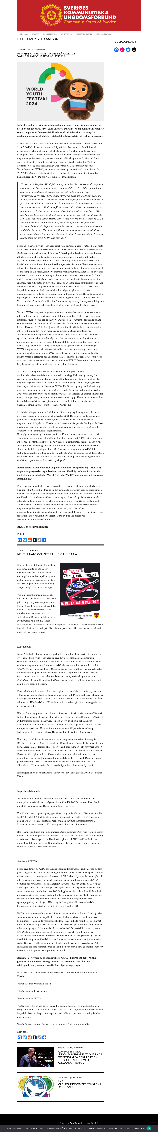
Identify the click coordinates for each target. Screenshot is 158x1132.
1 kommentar (33, 550)
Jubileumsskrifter (84, 34)
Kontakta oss (66, 34)
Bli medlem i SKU (50, 34)
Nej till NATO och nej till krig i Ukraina (47, 554)
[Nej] (155, 1128)
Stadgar (35, 34)
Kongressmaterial (104, 34)
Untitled (94, 1123)
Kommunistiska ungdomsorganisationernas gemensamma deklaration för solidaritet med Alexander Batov (80, 1057)
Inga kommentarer (38, 49)
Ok (149, 1128)
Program (24, 34)
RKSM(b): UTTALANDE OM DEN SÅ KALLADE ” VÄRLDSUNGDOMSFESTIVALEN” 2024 (47, 55)
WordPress (75, 1123)
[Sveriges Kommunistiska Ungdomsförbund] (79, 29)
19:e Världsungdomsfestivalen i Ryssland (79, 1084)
